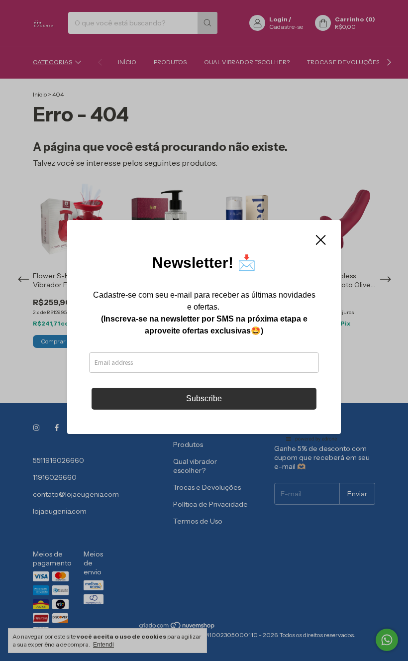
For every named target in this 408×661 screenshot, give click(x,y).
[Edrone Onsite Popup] (204, 330)
